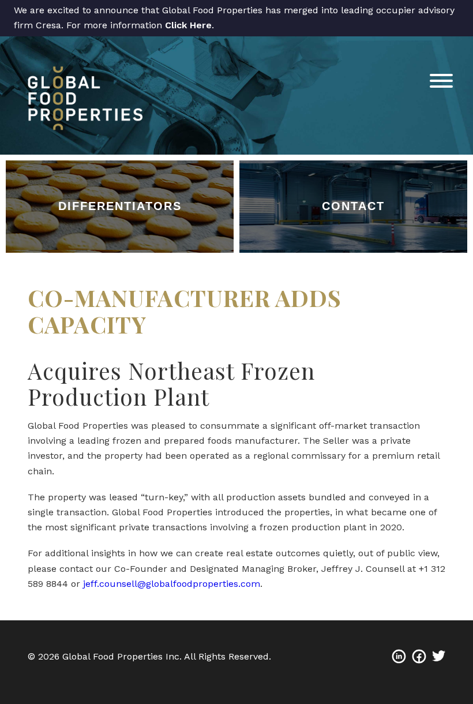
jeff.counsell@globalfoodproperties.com (171, 583)
